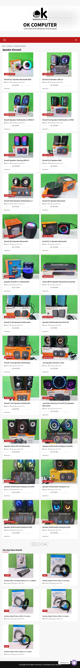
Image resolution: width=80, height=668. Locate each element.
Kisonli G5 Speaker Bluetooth (53, 201)
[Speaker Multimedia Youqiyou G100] (59, 512)
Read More (7, 88)
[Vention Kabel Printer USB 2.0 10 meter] (59, 566)
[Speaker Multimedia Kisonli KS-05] (59, 307)
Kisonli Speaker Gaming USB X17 (16, 160)
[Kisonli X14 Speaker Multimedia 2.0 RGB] (59, 105)
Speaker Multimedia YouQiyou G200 (18, 527)
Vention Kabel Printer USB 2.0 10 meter (56, 581)
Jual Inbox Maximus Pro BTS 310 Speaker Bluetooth (58, 404)
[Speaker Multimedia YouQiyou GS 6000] (59, 431)
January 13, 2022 (54, 409)
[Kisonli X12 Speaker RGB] (59, 145)
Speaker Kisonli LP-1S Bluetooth (16, 282)
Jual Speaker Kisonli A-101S (53, 363)
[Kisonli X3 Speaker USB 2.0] (59, 64)
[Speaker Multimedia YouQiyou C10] (59, 472)
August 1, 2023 (54, 244)
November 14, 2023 (17, 82)
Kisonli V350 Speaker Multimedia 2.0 (18, 201)
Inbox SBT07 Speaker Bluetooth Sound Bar (58, 282)
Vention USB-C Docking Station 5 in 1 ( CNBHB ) (20, 581)
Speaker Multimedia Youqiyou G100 (56, 527)
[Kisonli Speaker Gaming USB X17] (20, 145)
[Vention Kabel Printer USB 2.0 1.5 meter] (20, 637)
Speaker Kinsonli (9, 74)
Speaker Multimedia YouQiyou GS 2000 (19, 486)
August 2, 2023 (54, 204)
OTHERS (7, 575)
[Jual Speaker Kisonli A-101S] (59, 348)
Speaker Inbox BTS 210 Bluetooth (17, 446)
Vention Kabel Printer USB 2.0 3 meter (55, 616)
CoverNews (46, 665)
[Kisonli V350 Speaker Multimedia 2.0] (20, 186)
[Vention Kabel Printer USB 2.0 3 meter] (59, 601)
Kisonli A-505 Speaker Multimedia (17, 322)
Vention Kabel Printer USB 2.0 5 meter (17, 616)
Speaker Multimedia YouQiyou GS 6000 (57, 446)
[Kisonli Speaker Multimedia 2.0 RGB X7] (20, 105)
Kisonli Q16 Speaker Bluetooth (16, 241)
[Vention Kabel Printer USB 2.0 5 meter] (20, 601)
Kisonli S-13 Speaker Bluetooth (54, 241)
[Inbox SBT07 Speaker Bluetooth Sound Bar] (59, 267)
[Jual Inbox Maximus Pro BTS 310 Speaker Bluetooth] (59, 388)
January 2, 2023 (54, 285)
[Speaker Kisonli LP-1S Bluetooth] (20, 267)
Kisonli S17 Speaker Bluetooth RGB (17, 79)
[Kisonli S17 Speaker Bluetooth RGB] (20, 64)
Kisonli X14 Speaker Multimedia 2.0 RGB (58, 120)
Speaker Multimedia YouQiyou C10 (55, 486)
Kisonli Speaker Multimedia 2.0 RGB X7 (19, 120)
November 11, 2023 (17, 204)
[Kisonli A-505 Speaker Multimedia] (20, 307)
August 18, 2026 (55, 583)
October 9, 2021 (54, 449)
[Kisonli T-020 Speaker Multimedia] (20, 348)
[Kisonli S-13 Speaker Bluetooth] (59, 226)
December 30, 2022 (16, 406)
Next (45, 544)
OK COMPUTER (40, 25)
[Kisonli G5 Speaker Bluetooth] (59, 186)
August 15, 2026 (55, 619)
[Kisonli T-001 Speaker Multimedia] (20, 388)
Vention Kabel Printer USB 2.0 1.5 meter (18, 652)
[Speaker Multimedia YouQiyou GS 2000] (20, 472)
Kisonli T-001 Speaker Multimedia (17, 403)
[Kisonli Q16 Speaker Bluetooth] (20, 226)
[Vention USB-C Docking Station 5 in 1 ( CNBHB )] (20, 566)
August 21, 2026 (17, 583)
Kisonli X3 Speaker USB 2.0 (52, 79)
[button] (4, 39)
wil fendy (8, 583)
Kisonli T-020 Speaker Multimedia (17, 363)
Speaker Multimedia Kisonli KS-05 (55, 322)
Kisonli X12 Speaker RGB (51, 160)
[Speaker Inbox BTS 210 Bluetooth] (20, 431)
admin (7, 82)
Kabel (44, 575)
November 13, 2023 (17, 123)
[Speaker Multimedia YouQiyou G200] (20, 512)
